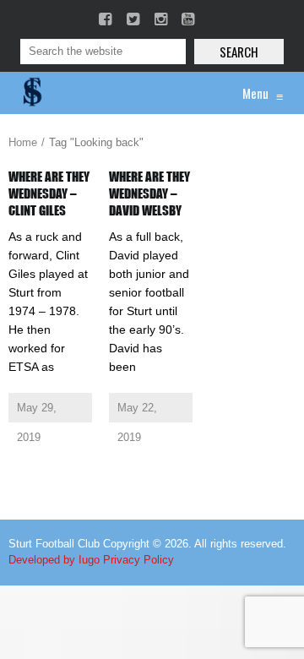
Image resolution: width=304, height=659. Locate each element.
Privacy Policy (138, 559)
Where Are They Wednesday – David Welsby (149, 193)
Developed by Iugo (54, 559)
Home (22, 142)
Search (239, 51)
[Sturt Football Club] (31, 93)
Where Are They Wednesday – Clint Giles (49, 193)
